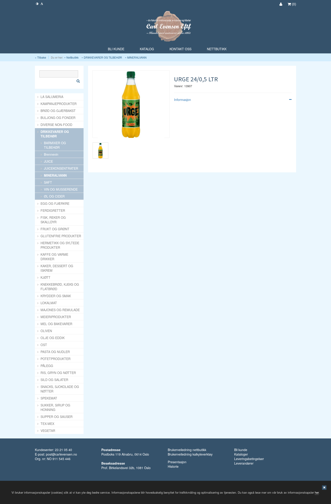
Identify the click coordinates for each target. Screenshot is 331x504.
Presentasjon (177, 462)
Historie (173, 466)
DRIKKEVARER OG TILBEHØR (103, 57)
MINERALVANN (137, 57)
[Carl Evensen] (165, 26)
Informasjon (182, 99)
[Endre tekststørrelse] (42, 3)
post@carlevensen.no (61, 454)
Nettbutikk (72, 57)
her (317, 492)
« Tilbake (40, 57)
